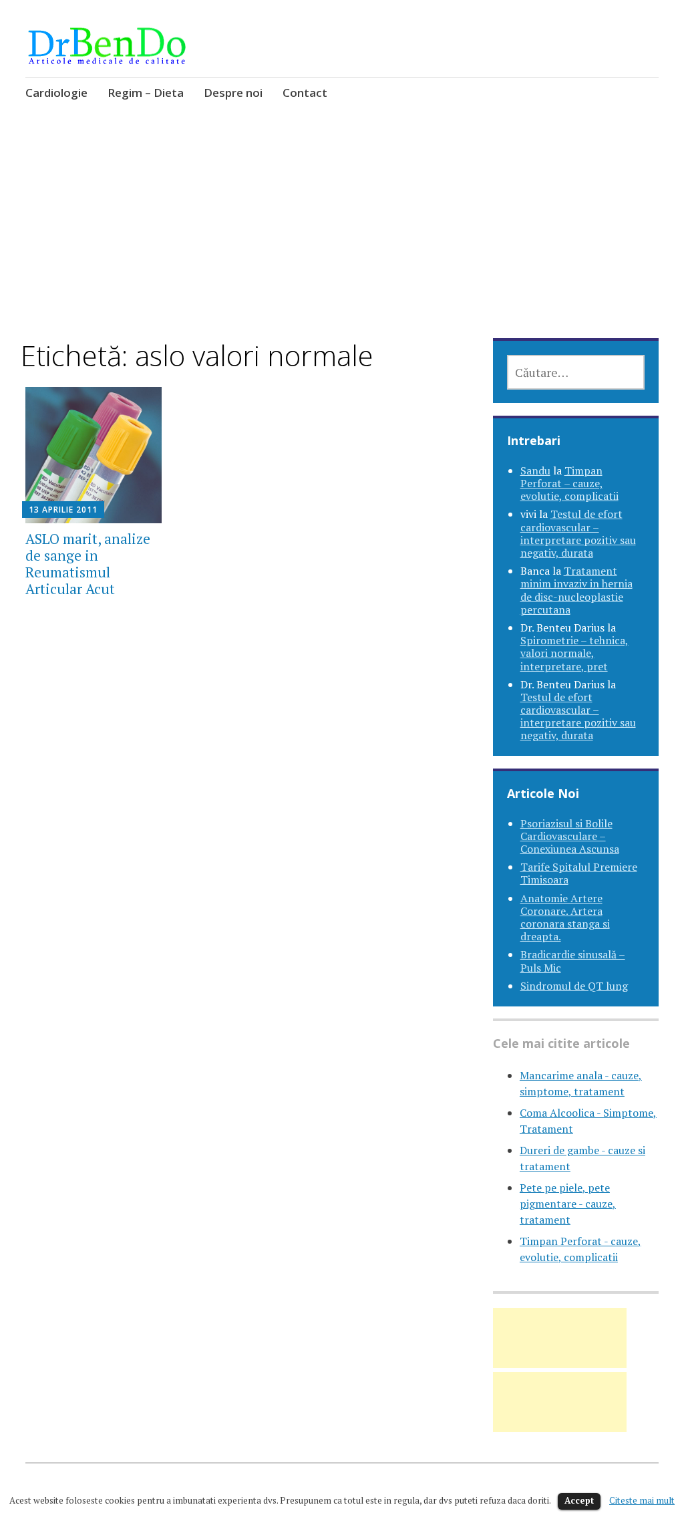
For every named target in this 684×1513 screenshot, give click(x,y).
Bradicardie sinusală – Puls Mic (572, 960)
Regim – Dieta (146, 92)
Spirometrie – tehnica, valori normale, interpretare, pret (574, 653)
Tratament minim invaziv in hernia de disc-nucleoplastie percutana (576, 590)
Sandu (535, 470)
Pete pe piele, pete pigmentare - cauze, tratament (568, 1203)
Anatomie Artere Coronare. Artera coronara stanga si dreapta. (565, 917)
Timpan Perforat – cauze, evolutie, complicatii (569, 483)
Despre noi (233, 92)
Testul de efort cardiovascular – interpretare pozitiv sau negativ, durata (578, 533)
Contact (305, 92)
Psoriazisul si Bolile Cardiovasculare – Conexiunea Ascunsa (569, 836)
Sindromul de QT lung (574, 985)
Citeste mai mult (642, 1500)
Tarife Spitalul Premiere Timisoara (578, 873)
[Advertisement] (342, 239)
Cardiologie (56, 92)
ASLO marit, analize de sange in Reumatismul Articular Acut (87, 564)
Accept (579, 1500)
